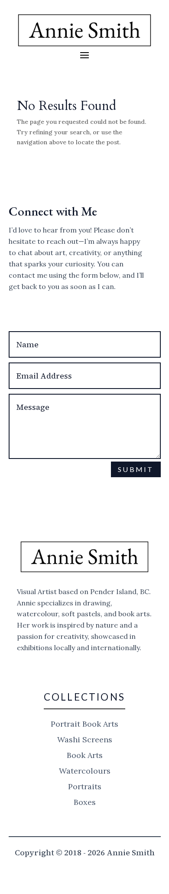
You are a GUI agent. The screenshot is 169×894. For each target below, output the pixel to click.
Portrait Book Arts (84, 724)
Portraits (84, 786)
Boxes (85, 802)
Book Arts (85, 755)
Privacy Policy (61, 508)
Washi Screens (84, 739)
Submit (135, 469)
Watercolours (84, 771)
